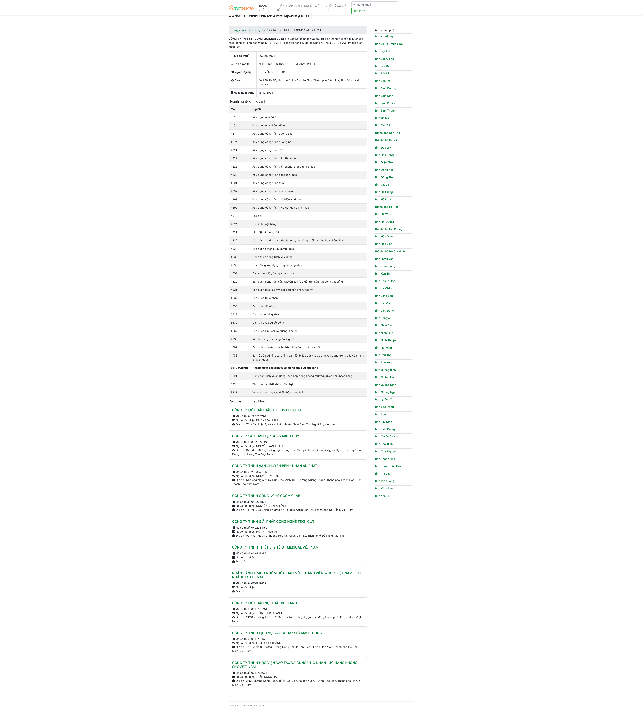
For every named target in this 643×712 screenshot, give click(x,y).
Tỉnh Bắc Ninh (383, 73)
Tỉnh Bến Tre (382, 81)
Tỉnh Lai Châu (383, 288)
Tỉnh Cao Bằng (384, 125)
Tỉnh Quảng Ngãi (385, 392)
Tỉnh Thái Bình (384, 444)
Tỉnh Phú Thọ (383, 355)
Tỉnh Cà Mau (383, 118)
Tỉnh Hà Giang (384, 192)
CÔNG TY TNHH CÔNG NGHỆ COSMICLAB (266, 496)
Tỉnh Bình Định (384, 95)
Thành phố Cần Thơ (387, 132)
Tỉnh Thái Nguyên (386, 451)
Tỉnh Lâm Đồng (384, 310)
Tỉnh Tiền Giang (385, 429)
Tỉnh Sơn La (382, 414)
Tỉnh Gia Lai (382, 184)
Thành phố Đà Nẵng (387, 140)
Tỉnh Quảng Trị (384, 399)
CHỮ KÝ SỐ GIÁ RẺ (336, 7)
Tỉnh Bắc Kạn (383, 66)
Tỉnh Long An (383, 318)
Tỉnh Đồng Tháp (385, 177)
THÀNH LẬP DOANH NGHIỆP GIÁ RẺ (298, 7)
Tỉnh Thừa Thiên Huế (388, 466)
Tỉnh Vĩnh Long (384, 481)
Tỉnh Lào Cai (382, 303)
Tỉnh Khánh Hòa (385, 281)
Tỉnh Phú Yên (383, 362)
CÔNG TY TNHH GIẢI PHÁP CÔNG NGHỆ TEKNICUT (273, 521)
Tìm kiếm (359, 11)
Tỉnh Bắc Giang (384, 58)
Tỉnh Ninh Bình (384, 333)
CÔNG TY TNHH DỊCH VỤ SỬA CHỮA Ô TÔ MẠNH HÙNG (277, 633)
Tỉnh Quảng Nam (385, 377)
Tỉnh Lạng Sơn (384, 295)
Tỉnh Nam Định (384, 325)
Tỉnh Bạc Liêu (383, 51)
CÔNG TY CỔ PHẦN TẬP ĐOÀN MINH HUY (265, 436)
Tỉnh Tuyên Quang (386, 436)
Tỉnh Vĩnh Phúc (384, 488)
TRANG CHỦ (263, 7)
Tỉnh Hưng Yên (384, 258)
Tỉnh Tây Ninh (383, 421)
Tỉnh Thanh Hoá (385, 458)
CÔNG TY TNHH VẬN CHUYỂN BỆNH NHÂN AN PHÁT (274, 466)
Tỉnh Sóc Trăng (384, 406)
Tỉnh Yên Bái (382, 496)
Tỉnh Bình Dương (385, 88)
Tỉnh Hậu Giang (385, 236)
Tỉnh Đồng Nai (256, 30)
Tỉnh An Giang (384, 36)
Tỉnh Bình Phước (385, 103)
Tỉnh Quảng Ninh (385, 384)
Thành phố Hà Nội (386, 206)
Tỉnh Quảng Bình (385, 370)
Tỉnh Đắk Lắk (383, 147)
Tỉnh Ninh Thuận (385, 340)
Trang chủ (237, 30)
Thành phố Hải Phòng (388, 229)
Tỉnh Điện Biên (384, 162)
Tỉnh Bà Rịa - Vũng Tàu (389, 43)
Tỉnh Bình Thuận (385, 110)
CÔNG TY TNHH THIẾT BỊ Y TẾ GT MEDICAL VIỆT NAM (275, 547)
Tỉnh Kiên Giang (385, 266)
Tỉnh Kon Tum (383, 273)
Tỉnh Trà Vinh (383, 473)
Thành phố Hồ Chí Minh (390, 251)
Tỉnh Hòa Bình (383, 243)
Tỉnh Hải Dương (385, 221)
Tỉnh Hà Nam (383, 199)
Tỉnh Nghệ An (383, 347)
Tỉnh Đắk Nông (384, 155)
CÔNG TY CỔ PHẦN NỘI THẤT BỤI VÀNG (264, 603)
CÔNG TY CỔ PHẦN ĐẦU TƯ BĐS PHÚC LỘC (267, 410)
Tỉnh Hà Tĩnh (383, 214)
